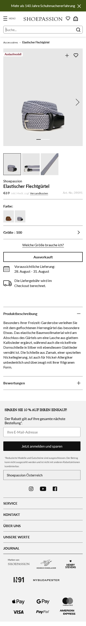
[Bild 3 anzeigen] (47, 139)
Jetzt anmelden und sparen (42, 446)
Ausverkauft (43, 257)
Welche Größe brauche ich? (43, 245)
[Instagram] (31, 489)
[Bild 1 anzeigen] (38, 139)
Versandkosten (39, 193)
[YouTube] (43, 489)
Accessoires (10, 42)
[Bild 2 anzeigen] (43, 139)
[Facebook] (55, 489)
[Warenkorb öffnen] (75, 18)
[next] (76, 102)
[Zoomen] (67, 55)
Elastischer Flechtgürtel (35, 42)
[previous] (9, 102)
